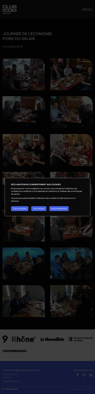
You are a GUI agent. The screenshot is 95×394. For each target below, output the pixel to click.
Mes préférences (59, 209)
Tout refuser (38, 209)
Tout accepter (19, 209)
